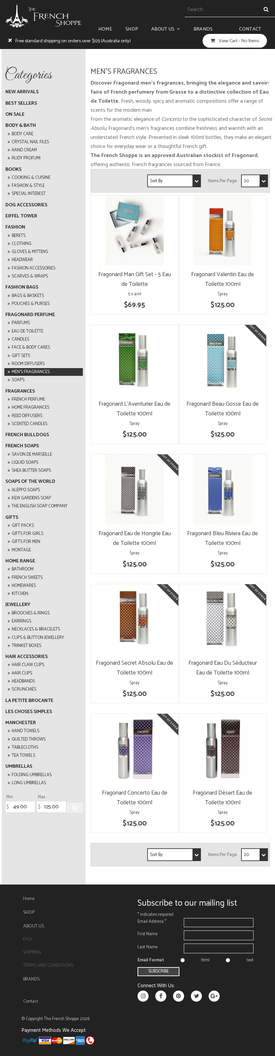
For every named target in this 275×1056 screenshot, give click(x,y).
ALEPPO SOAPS (26, 490)
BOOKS (13, 169)
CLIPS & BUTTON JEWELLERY (38, 637)
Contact (250, 29)
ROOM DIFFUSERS (28, 363)
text (250, 960)
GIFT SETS (21, 355)
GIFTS (11, 517)
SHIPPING (32, 952)
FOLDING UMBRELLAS (32, 774)
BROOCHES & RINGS (31, 613)
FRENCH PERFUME (28, 399)
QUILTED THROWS (29, 739)
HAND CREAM (24, 150)
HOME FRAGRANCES (30, 407)
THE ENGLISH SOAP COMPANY (39, 506)
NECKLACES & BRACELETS (36, 629)
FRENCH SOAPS (22, 446)
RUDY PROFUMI (26, 158)
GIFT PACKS (23, 525)
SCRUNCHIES (24, 689)
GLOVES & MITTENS (30, 251)
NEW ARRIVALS (22, 92)
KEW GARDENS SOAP (31, 498)
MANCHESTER (20, 723)
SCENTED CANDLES (29, 424)
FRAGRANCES (20, 391)
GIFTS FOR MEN (26, 541)
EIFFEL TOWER (21, 216)
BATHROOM (23, 569)
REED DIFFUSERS (27, 415)
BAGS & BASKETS (28, 295)
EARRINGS (21, 621)
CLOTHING (22, 243)
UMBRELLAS (18, 766)
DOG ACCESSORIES (26, 205)
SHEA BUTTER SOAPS (31, 470)
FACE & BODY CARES (31, 347)
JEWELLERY (17, 605)
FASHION (15, 227)
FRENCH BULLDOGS (27, 435)
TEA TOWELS (23, 755)
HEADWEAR (22, 259)
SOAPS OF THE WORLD (30, 482)
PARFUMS (21, 322)
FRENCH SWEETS (27, 577)
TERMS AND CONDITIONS (48, 965)
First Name (148, 934)
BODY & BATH (20, 126)
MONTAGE (21, 550)
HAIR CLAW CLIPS (28, 664)
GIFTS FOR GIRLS (27, 533)
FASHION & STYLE (28, 185)
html (205, 960)
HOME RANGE (20, 561)
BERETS (18, 235)
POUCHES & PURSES (31, 303)
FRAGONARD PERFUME (30, 315)
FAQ (27, 939)
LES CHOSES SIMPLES (28, 712)
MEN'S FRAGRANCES (31, 371)
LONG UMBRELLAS (29, 783)
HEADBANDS (23, 681)
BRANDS (203, 29)
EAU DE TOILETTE (27, 331)
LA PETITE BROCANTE (29, 701)
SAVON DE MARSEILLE (32, 454)
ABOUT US (162, 29)
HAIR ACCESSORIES (26, 657)
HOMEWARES (24, 585)
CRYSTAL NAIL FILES (30, 142)
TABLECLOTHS (25, 747)
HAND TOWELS (25, 731)
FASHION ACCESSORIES (33, 268)
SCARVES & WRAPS (30, 276)
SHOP (131, 29)
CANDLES (20, 339)
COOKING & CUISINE (31, 177)
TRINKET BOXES (26, 645)
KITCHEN (20, 593)
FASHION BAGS (21, 287)
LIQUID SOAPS (25, 462)
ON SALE (14, 114)
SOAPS (18, 380)
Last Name (148, 947)
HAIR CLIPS (22, 673)
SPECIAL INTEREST (29, 193)
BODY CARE (22, 134)
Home (105, 29)
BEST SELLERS (21, 103)
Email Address (152, 921)
